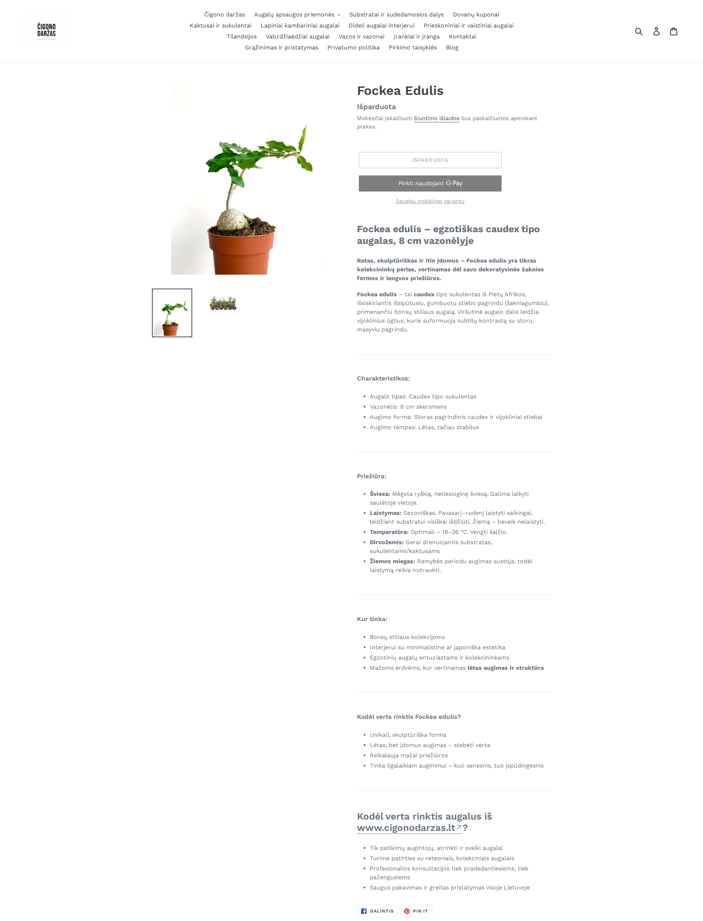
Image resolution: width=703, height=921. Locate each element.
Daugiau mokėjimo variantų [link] (430, 201)
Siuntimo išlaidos (437, 118)
